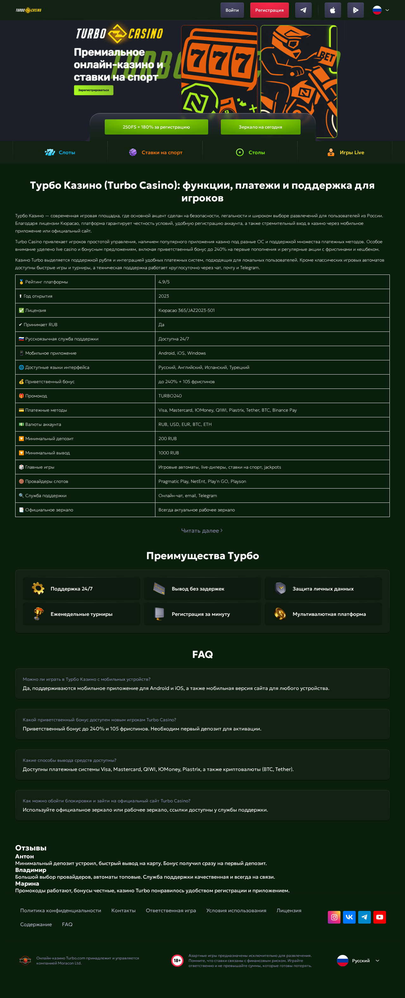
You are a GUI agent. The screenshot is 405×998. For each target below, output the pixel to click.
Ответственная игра (171, 910)
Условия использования (236, 910)
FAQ (67, 924)
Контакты (123, 910)
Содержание (36, 924)
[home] (29, 10)
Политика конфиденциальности (60, 910)
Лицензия (289, 910)
